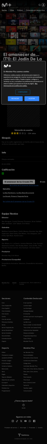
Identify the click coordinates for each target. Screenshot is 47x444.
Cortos (4, 316)
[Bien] (20, 133)
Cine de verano (6, 319)
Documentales (6, 336)
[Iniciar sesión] (43, 5)
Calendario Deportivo (8, 385)
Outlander (27, 319)
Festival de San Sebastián (31, 330)
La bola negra (28, 305)
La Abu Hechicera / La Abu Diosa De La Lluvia (18, 193)
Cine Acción (5, 314)
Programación (6, 391)
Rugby (3, 374)
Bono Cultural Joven (30, 382)
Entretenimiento (6, 338)
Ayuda (23, 408)
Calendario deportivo (35, 10)
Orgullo (4, 341)
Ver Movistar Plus (28, 352)
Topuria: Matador (7, 377)
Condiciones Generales (30, 360)
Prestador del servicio (10, 427)
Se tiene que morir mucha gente (33, 316)
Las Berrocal (27, 322)
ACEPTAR (32, 98)
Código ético (27, 363)
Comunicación (28, 391)
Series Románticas (7, 330)
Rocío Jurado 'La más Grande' (32, 325)
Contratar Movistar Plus (30, 366)
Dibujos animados (29, 333)
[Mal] (15, 133)
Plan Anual (27, 380)
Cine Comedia (6, 311)
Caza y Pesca (27, 338)
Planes (25, 374)
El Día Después (6, 363)
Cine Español (6, 308)
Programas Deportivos (30, 336)
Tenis (3, 371)
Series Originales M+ (8, 327)
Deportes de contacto (8, 380)
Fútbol (20, 10)
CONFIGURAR (22, 92)
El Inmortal (27, 314)
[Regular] (17, 133)
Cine (12, 10)
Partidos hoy (5, 388)
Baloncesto (5, 369)
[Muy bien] (23, 133)
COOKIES (40, 427)
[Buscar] (39, 5)
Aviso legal (23, 427)
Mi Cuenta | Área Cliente (31, 358)
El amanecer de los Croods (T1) (19, 182)
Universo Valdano (7, 366)
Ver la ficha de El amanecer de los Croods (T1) (18, 201)
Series (4, 10)
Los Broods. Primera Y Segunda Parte (15, 196)
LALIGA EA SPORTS (7, 358)
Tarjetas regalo (28, 388)
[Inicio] (7, 5)
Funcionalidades (28, 355)
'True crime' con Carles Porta (32, 327)
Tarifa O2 (26, 385)
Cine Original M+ (7, 305)
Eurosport (5, 382)
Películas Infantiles (7, 322)
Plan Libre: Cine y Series (31, 371)
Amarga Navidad (28, 311)
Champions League (7, 355)
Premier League (6, 360)
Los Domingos (28, 308)
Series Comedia (6, 333)
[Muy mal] (12, 133)
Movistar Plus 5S (28, 341)
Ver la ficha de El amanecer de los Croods (24, 185)
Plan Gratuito (27, 377)
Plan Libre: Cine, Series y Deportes (34, 369)
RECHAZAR (15, 98)
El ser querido (28, 303)
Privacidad (32, 427)
